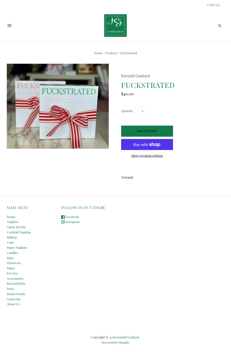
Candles (12, 253)
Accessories (15, 278)
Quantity (127, 111)
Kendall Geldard (135, 75)
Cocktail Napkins (19, 232)
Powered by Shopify (115, 342)
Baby (10, 258)
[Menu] (9, 25)
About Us (13, 304)
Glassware (14, 263)
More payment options (147, 155)
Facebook (72, 217)
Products (111, 53)
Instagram (72, 222)
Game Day (14, 299)
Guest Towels (16, 227)
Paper (11, 268)
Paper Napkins (17, 247)
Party (10, 288)
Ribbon (12, 237)
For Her (12, 273)
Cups (10, 242)
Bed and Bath (16, 283)
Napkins (12, 222)
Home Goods (16, 294)
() (213, 5)
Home (98, 53)
